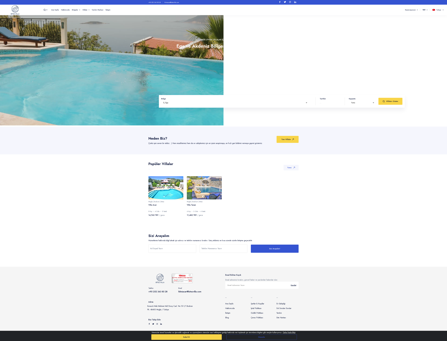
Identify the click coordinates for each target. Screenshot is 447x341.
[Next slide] (179, 188)
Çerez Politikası (257, 317)
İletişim (108, 10)
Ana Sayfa (55, 10)
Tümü (289, 167)
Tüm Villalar (286, 139)
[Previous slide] (152, 188)
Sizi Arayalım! (274, 248)
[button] (164, 196)
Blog (227, 317)
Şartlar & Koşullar (257, 303)
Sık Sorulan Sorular (283, 308)
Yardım (279, 313)
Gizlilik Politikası (257, 313)
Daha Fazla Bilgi (289, 332)
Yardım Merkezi (97, 10)
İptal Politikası (256, 308)
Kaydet (293, 285)
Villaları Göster (392, 101)
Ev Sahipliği (280, 303)
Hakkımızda (65, 10)
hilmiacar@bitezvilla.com (171, 2)
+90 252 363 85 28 (154, 2)
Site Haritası (281, 317)
